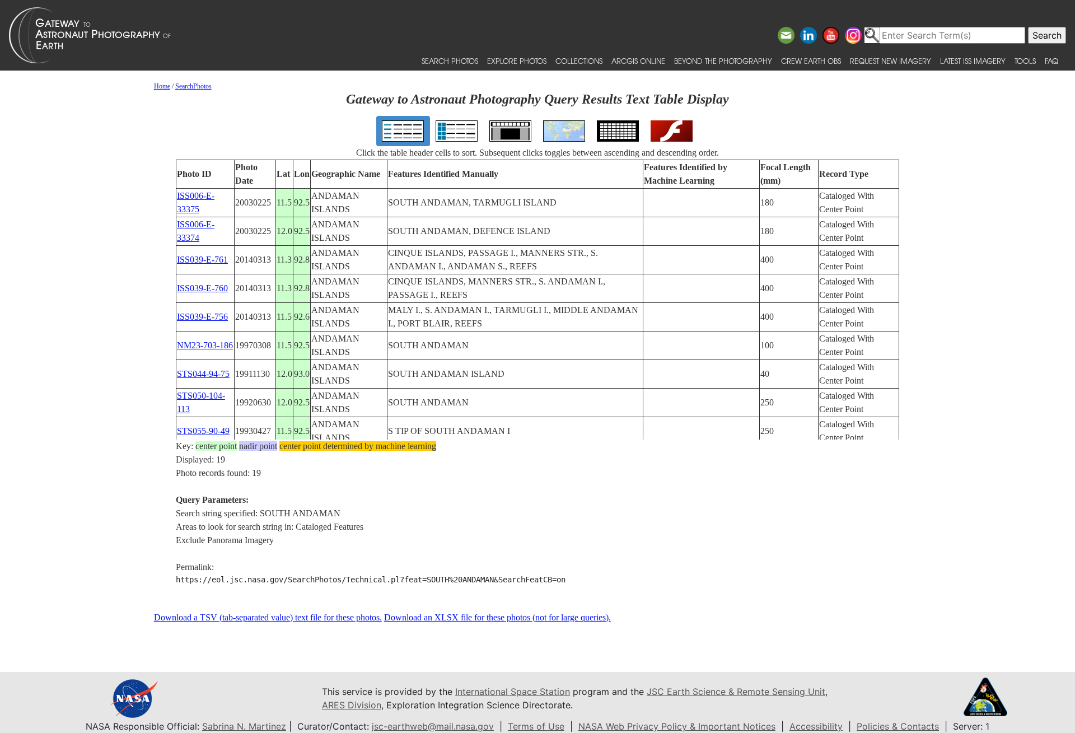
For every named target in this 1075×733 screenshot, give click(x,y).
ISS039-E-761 (202, 259)
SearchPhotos (193, 86)
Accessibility (816, 726)
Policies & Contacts (898, 726)
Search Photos (450, 60)
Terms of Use (536, 726)
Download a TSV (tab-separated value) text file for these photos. (268, 617)
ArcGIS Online (638, 60)
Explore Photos (516, 60)
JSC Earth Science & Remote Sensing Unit (736, 691)
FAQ (1051, 60)
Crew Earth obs (811, 60)
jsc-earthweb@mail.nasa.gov (433, 726)
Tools (1025, 60)
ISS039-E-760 (202, 288)
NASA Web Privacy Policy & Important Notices (676, 726)
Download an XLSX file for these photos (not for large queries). (497, 617)
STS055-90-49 (203, 431)
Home (162, 86)
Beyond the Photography (723, 60)
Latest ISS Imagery (973, 60)
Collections (578, 60)
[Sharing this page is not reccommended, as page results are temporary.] (534, 35)
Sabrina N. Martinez (244, 726)
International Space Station (512, 691)
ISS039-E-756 (202, 316)
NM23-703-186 (205, 345)
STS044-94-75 (203, 374)
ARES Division (351, 705)
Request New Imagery (890, 60)
